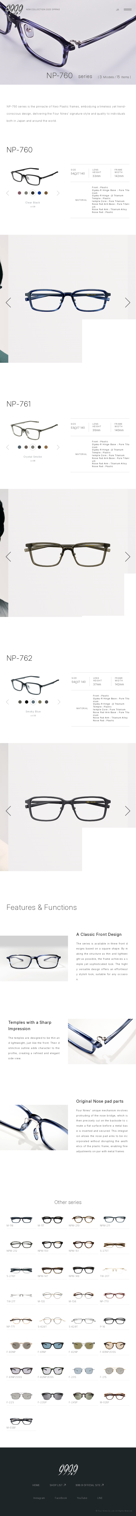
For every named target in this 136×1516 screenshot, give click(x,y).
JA (117, 9)
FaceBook (61, 1498)
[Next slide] (58, 193)
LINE (100, 1498)
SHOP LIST (56, 1485)
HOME (36, 1485)
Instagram (39, 1498)
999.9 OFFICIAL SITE (88, 1485)
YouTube (82, 1498)
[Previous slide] (7, 193)
